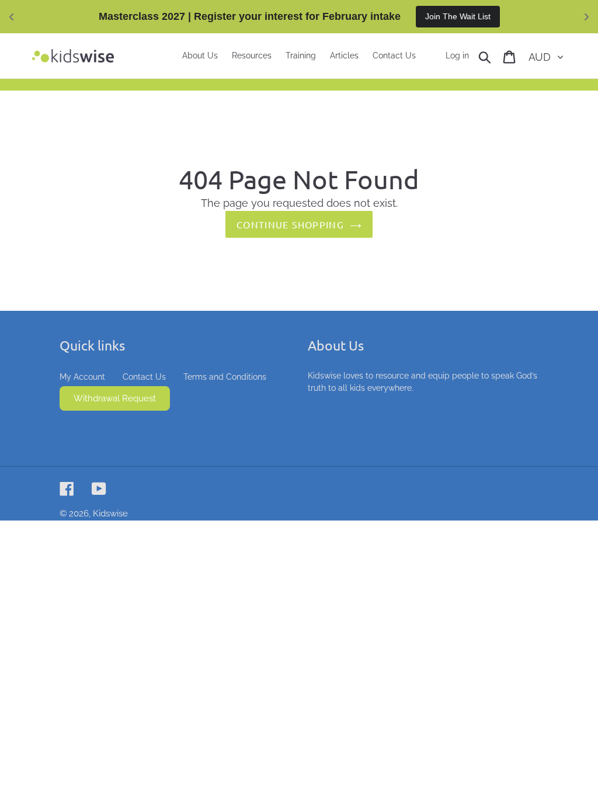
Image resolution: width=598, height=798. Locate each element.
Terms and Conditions (224, 376)
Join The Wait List (458, 16)
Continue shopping (290, 224)
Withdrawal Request (115, 398)
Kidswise (110, 513)
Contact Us (144, 376)
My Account (82, 376)
